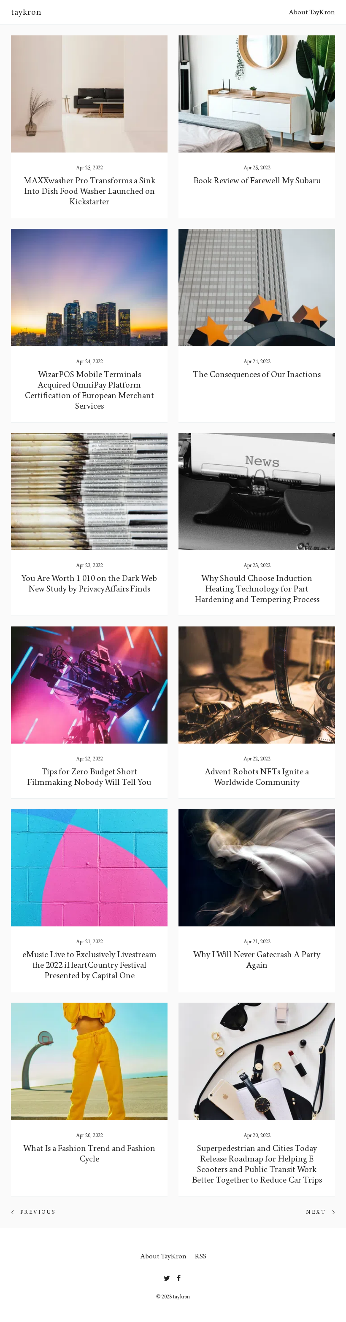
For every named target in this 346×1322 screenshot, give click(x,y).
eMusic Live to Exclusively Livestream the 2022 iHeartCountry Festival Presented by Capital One (89, 965)
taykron (26, 12)
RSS (200, 1256)
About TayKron (312, 12)
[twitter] (167, 1276)
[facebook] (179, 1276)
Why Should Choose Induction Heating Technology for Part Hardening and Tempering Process (257, 589)
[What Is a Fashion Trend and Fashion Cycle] (89, 1061)
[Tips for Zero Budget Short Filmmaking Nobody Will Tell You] (89, 685)
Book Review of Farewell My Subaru (257, 180)
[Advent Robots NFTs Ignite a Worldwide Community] (256, 685)
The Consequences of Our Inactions (257, 374)
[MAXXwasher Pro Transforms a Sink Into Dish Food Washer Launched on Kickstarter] (89, 94)
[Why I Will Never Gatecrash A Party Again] (256, 867)
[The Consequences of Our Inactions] (256, 287)
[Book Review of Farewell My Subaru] (256, 94)
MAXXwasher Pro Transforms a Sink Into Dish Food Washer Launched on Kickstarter (89, 191)
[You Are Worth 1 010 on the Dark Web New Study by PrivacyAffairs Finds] (89, 491)
